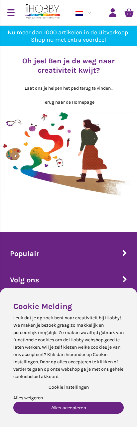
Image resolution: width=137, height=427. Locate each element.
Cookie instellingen (69, 387)
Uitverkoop (113, 32)
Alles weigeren (28, 398)
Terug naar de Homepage (68, 102)
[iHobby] (42, 12)
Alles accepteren (68, 407)
